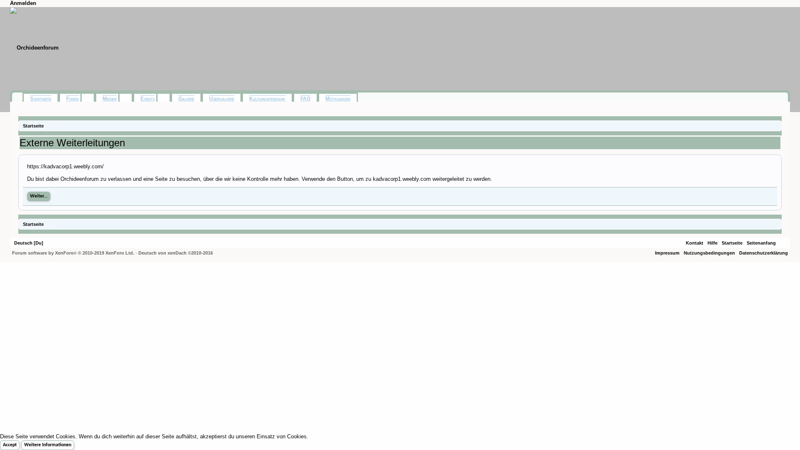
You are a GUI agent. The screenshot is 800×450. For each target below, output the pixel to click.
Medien (109, 99)
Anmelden (23, 3)
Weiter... (39, 196)
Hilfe (713, 242)
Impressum (667, 252)
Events (147, 99)
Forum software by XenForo (73, 252)
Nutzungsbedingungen (709, 252)
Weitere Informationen (47, 445)
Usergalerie (221, 99)
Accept (10, 445)
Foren (72, 99)
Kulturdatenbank (267, 99)
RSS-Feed (783, 243)
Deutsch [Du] (28, 242)
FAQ (305, 99)
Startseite (40, 99)
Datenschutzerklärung (763, 252)
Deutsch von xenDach (175, 252)
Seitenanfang (761, 242)
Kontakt (694, 242)
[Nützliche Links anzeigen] (776, 125)
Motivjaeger (337, 99)
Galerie (186, 99)
